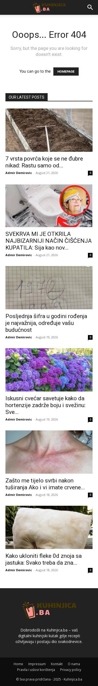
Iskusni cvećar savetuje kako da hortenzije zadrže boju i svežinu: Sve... (45, 405)
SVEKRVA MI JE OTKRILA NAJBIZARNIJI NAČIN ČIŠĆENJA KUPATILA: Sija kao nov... (48, 241)
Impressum (37, 664)
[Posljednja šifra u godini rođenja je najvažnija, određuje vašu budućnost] (49, 287)
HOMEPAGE (66, 71)
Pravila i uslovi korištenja (36, 669)
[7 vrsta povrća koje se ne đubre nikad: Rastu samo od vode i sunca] (49, 130)
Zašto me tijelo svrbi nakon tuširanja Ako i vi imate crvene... (45, 484)
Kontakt (57, 664)
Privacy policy (70, 669)
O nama (74, 664)
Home (18, 664)
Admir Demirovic (18, 173)
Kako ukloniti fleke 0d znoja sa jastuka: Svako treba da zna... (43, 559)
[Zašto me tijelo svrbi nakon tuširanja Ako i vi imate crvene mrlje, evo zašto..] (49, 452)
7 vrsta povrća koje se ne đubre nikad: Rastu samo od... (44, 162)
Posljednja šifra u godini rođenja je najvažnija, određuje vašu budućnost (46, 323)
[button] (90, 7)
